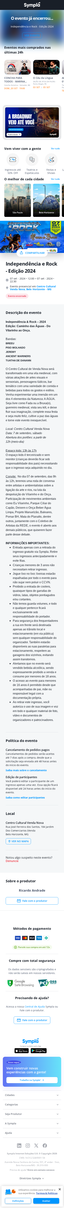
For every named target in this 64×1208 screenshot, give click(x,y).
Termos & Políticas (46, 1193)
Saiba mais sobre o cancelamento (26, 770)
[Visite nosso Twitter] (36, 1145)
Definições (18, 1200)
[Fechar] (60, 1189)
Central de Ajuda (35, 1006)
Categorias (11, 1104)
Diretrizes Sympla (30, 1178)
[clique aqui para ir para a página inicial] (32, 4)
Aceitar (46, 1200)
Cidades (10, 1095)
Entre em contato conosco (41, 1169)
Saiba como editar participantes (25, 797)
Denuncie (12, 861)
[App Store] (22, 1050)
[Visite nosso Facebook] (45, 1145)
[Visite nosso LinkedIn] (19, 1145)
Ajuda (8, 1133)
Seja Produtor (13, 1114)
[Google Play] (39, 1050)
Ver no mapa (20, 841)
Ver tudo (55, 148)
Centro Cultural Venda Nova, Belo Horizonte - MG (33, 288)
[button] (10, 1192)
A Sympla (10, 1123)
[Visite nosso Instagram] (28, 1145)
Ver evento (32, 35)
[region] (32, 1196)
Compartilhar (35, 253)
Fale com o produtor (34, 900)
